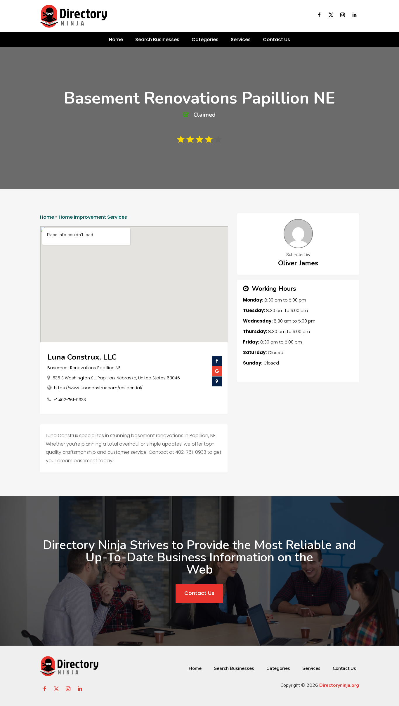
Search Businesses (157, 39)
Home (116, 39)
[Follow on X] (331, 15)
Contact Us (276, 39)
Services (241, 39)
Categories (205, 39)
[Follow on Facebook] (319, 15)
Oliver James (298, 263)
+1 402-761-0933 (69, 400)
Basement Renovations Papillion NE (83, 368)
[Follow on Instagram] (342, 15)
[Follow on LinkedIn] (354, 15)
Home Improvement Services (93, 217)
